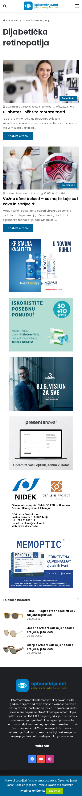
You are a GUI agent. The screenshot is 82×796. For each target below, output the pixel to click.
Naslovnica (12, 20)
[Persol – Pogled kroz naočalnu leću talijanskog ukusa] (13, 616)
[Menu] (77, 7)
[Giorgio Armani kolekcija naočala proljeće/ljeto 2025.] (13, 650)
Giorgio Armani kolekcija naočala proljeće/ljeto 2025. (50, 647)
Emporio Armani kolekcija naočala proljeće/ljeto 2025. (50, 630)
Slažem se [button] (54, 790)
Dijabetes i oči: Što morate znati (34, 112)
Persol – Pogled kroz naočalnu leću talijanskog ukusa (51, 613)
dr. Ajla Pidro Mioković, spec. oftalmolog (28, 106)
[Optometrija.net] (41, 6)
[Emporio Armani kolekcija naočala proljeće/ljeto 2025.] (13, 633)
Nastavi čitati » (18, 136)
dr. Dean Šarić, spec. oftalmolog (24, 193)
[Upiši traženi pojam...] (5, 7)
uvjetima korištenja (32, 790)
